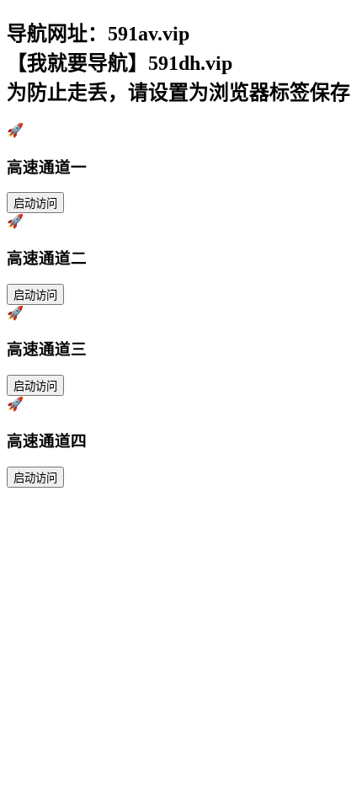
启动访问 (35, 203)
